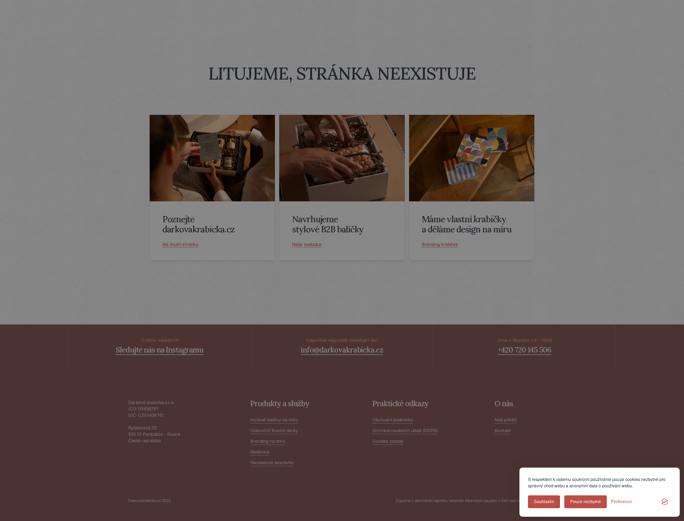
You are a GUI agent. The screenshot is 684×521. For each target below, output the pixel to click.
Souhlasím (544, 501)
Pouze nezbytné (585, 501)
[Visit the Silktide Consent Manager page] (664, 501)
